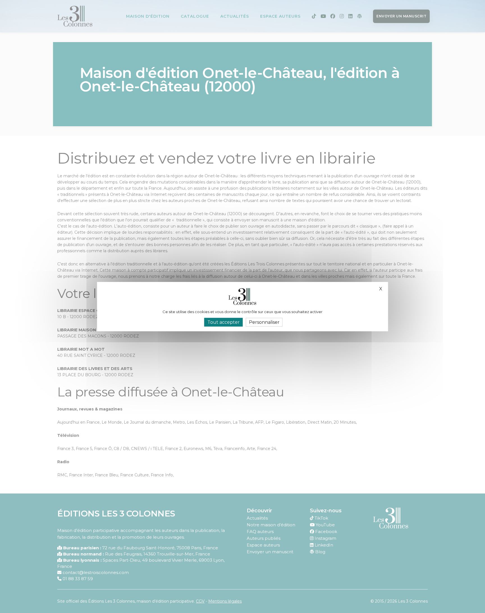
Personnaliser (264, 322)
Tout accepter (223, 322)
